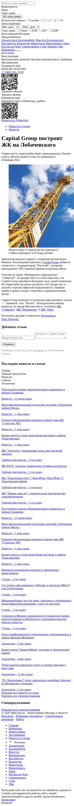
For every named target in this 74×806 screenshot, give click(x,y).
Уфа (60, 46)
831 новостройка (12, 16)
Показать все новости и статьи (20, 692)
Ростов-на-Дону (11, 46)
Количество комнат (13, 20)
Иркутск (41, 40)
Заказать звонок (11, 94)
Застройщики (17, 734)
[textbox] (18, 3)
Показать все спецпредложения (20, 695)
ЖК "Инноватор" (27, 309)
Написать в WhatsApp (14, 120)
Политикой (8, 799)
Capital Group (51, 262)
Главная (13, 725)
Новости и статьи (19, 738)
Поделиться (48, 315)
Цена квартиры (10, 23)
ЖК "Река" (47, 309)
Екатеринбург (26, 40)
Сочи (43, 46)
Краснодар (23, 43)
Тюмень (52, 46)
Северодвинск (30, 46)
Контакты (7, 716)
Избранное (8, 49)
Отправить (8, 344)
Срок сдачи (8, 30)
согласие (38, 350)
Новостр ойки (17, 731)
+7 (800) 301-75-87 (12, 72)
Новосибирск (53, 43)
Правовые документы (29, 716)
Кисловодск (8, 43)
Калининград (55, 40)
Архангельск (9, 40)
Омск (66, 43)
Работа (20, 719)
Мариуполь (38, 43)
